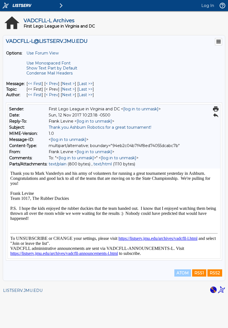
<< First (35, 83)
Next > (68, 83)
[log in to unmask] (140, 108)
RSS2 (215, 272)
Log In (207, 5)
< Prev (52, 83)
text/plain (57, 164)
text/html (102, 164)
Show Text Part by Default (51, 68)
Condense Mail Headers (49, 73)
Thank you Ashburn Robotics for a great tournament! (100, 127)
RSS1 (199, 272)
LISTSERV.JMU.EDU (23, 290)
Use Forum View (42, 53)
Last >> (86, 83)
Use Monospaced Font (48, 63)
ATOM (183, 272)
